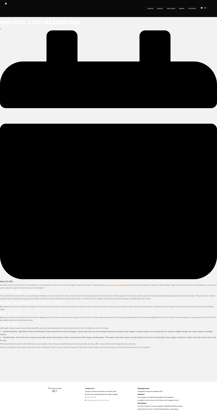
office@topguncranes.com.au (98, 400)
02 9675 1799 (91, 397)
